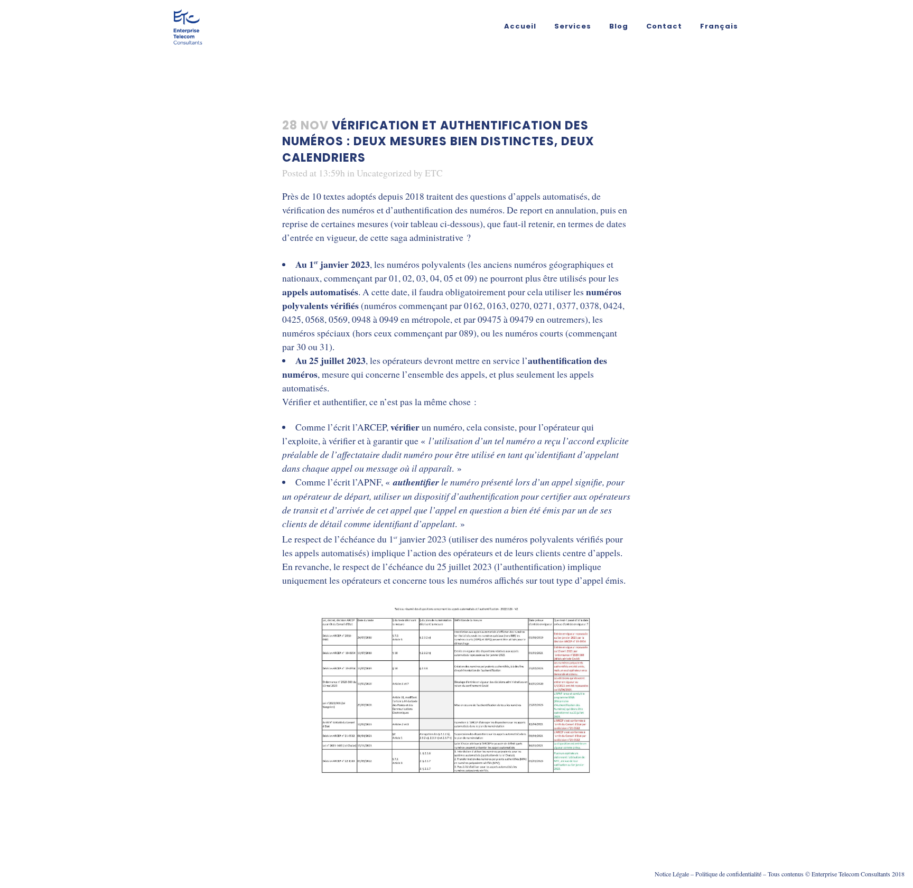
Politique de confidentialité (728, 874)
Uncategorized (384, 172)
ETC (434, 172)
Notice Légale (672, 874)
